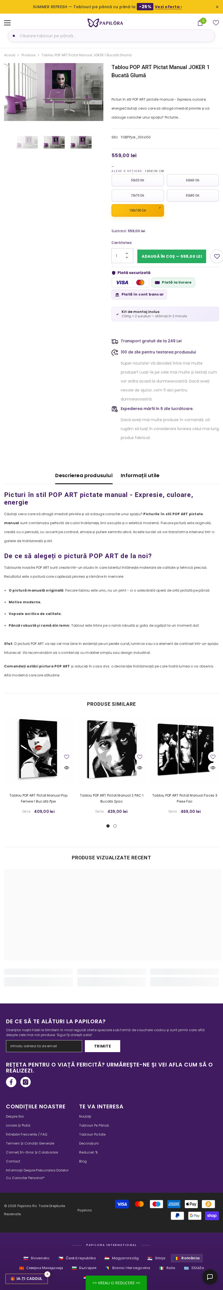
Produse (28, 55)
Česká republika (77, 1258)
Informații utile (140, 475)
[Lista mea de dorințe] (216, 23)
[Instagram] (25, 1082)
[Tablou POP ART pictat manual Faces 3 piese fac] (184, 750)
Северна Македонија (41, 1268)
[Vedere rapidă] (67, 768)
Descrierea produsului (84, 475)
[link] (38, 972)
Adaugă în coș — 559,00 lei (172, 256)
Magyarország (121, 1258)
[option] (53, 92)
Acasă (9, 55)
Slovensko (36, 1258)
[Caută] (13, 36)
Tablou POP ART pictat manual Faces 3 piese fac (184, 798)
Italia (167, 1268)
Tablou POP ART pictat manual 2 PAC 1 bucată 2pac (111, 798)
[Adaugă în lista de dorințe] (67, 756)
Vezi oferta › (168, 7)
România (187, 1258)
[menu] (7, 23)
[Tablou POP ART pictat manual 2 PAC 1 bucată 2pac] (111, 750)
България (84, 1268)
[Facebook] (11, 1082)
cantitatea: (122, 242)
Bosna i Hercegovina (127, 1268)
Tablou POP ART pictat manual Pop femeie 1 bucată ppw (38, 798)
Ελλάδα (194, 1268)
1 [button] (108, 826)
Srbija (156, 1258)
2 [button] (115, 826)
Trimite (102, 1046)
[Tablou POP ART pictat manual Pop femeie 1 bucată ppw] (38, 750)
